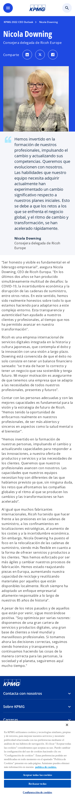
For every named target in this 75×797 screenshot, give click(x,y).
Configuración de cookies (37, 792)
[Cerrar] (67, 725)
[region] (37, 758)
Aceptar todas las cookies (37, 774)
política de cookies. (46, 767)
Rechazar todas (37, 783)
